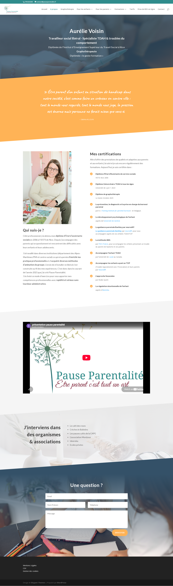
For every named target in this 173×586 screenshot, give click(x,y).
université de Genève (112, 221)
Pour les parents (102, 9)
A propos (54, 9)
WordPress (61, 583)
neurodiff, (128, 231)
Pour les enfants (83, 9)
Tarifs (132, 9)
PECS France (103, 244)
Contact (161, 9)
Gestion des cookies (30, 571)
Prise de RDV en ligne (146, 9)
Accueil (44, 9)
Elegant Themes (38, 583)
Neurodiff (102, 270)
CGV (24, 568)
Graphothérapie (67, 9)
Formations (119, 9)
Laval (111, 257)
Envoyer (120, 533)
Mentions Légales (29, 565)
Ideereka (105, 290)
